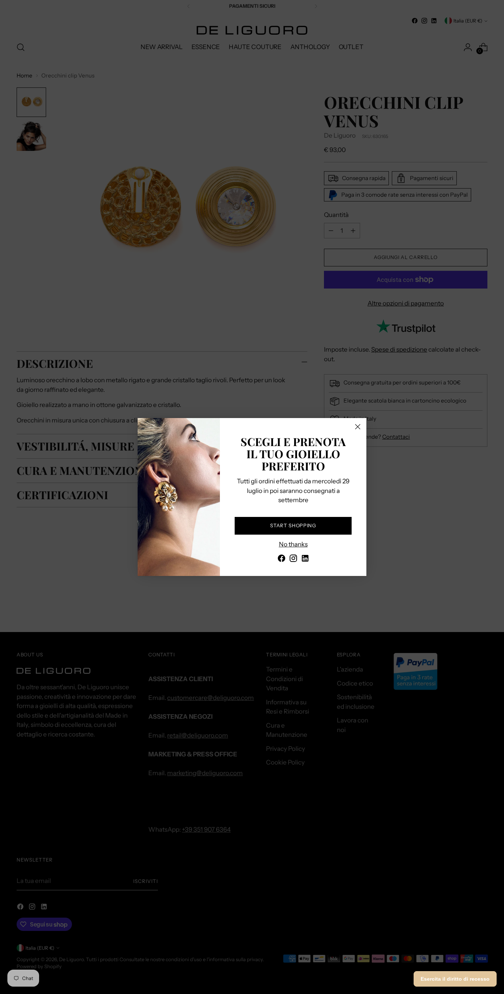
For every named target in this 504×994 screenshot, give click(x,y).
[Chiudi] (357, 426)
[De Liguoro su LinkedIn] (305, 560)
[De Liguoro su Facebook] (281, 560)
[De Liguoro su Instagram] (293, 560)
